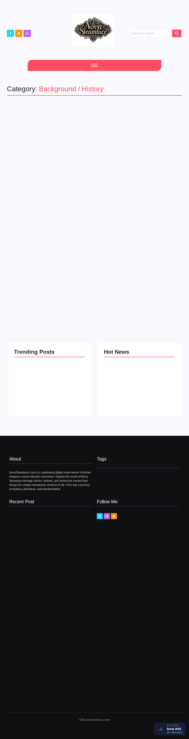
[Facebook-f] (10, 33)
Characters (26, 295)
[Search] (176, 33)
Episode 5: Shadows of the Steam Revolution (66, 394)
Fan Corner (21, 287)
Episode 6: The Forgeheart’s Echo (30, 396)
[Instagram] (27, 33)
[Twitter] (18, 33)
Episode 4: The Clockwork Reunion (120, 396)
